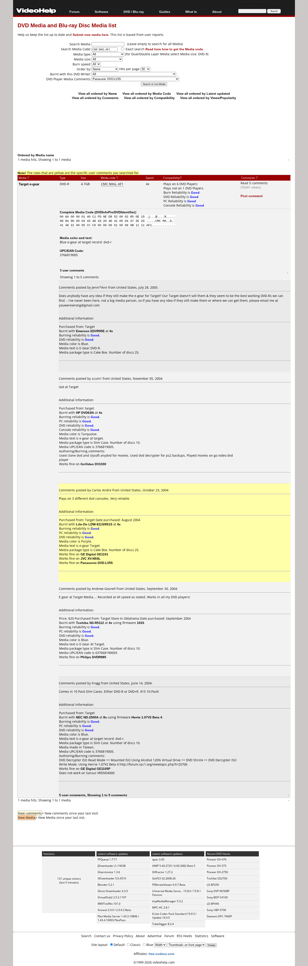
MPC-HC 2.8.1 (161, 907)
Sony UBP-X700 (216, 910)
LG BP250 (213, 885)
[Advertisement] (154, 134)
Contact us (102, 936)
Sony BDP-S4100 (217, 897)
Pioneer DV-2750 (217, 872)
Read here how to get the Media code (174, 49)
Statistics (201, 936)
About (140, 936)
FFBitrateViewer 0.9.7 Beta (168, 885)
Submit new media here (90, 34)
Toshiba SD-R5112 (90, 623)
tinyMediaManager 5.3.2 (167, 901)
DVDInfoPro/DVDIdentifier (115, 212)
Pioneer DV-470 (216, 859)
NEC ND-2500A (87, 717)
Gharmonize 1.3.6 (109, 872)
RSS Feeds (184, 936)
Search (86, 936)
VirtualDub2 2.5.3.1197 (112, 897)
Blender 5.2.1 (106, 885)
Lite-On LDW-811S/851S (94, 524)
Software (101, 11)
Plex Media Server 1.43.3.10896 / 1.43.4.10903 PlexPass (118, 918)
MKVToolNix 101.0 (109, 904)
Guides (164, 11)
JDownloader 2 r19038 (112, 866)
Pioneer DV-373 (216, 866)
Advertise (154, 936)
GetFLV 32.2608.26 (164, 878)
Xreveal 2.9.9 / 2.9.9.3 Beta (114, 910)
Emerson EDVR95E (90, 331)
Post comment (252, 196)
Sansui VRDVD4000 (100, 773)
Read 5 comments (254, 183)
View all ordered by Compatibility (149, 98)
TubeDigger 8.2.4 (163, 924)
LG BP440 (213, 904)
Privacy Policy (123, 936)
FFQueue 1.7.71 (107, 859)
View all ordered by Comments (95, 98)
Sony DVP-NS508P (218, 891)
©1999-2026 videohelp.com (154, 962)
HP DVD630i (85, 412)
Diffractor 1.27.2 (162, 872)
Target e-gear (29, 184)
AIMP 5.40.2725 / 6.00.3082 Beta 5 (173, 866)
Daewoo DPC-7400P (219, 916)
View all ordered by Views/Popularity (208, 98)
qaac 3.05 (158, 859)
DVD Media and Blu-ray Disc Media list (67, 25)
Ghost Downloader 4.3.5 (113, 891)
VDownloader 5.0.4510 (112, 878)
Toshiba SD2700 (217, 878)
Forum (74, 11)
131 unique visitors (69, 879)
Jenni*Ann (99, 287)
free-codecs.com (161, 954)
